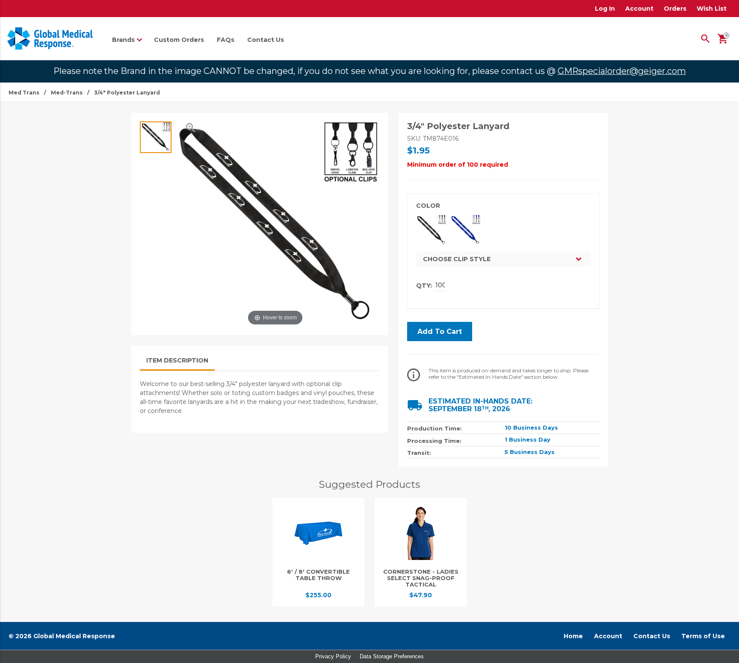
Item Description (177, 360)
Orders (675, 8)
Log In (605, 8)
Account (639, 8)
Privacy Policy (333, 656)
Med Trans (24, 92)
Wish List (712, 8)
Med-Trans (67, 92)
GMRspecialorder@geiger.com (622, 71)
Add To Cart (439, 331)
